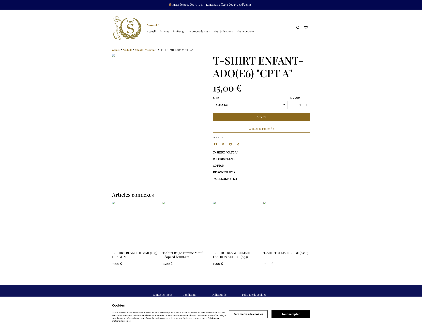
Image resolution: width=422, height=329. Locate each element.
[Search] (298, 27)
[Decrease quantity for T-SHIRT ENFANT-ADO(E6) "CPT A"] (293, 105)
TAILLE (216, 98)
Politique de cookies (254, 294)
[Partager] (238, 144)
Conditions (189, 294)
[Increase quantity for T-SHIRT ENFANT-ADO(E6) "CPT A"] (306, 105)
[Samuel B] (127, 28)
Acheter (261, 117)
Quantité (295, 98)
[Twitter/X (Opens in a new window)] (223, 144)
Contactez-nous (162, 294)
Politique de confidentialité (221, 296)
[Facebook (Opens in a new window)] (215, 144)
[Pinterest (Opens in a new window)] (230, 144)
